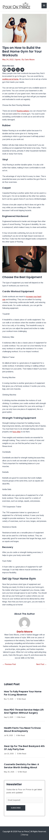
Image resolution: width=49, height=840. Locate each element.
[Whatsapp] (18, 70)
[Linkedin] (9, 70)
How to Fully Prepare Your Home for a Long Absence (22, 693)
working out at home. (10, 79)
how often (17, 432)
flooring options (23, 111)
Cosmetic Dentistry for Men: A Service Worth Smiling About (21, 766)
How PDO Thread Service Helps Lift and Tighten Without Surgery (24, 711)
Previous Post (9, 664)
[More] (22, 70)
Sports (17, 59)
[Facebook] (4, 70)
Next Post (41, 664)
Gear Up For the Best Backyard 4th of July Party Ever (24, 748)
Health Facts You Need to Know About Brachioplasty (22, 729)
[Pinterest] (13, 70)
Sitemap (25, 835)
